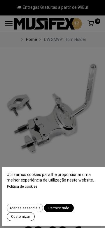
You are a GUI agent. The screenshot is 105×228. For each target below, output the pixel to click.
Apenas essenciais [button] (25, 208)
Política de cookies (22, 186)
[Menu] (9, 24)
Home (31, 39)
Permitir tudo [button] (58, 208)
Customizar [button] (20, 217)
